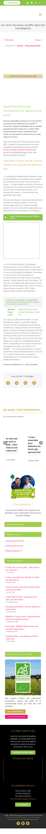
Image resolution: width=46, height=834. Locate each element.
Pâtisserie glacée (13, 551)
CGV (26, 817)
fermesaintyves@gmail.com (23, 799)
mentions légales (34, 817)
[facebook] (18, 823)
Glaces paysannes (13, 541)
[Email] (25, 383)
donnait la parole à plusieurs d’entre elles (19, 150)
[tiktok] (27, 823)
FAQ (21, 510)
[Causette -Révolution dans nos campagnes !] (23, 82)
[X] (16, 383)
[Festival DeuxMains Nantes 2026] (12, 426)
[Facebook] (8, 383)
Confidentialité (19, 817)
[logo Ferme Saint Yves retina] (12, 9)
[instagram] (23, 823)
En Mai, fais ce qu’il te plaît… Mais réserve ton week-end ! (12, 444)
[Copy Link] (34, 383)
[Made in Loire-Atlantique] (23, 763)
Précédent (9, 40)
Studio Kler (19, 819)
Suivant (38, 40)
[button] (36, 3)
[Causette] (21, 225)
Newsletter (9, 817)
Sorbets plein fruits (13, 546)
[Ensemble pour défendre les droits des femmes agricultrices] (33, 425)
